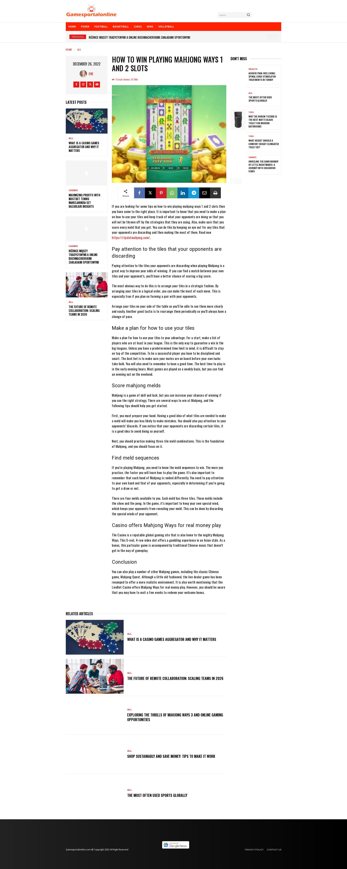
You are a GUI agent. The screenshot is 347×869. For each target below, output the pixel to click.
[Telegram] (193, 192)
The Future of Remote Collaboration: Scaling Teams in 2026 (127, 37)
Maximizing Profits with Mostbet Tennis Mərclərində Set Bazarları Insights (84, 200)
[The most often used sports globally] (95, 793)
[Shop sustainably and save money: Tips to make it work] (95, 754)
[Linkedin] (182, 192)
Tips (251, 112)
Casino (73, 190)
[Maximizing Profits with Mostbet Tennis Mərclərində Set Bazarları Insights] (87, 173)
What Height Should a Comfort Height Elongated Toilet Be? (264, 143)
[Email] (204, 192)
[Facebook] (76, 84)
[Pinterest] (161, 192)
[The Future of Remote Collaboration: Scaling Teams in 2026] (87, 284)
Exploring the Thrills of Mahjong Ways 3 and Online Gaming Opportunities (175, 717)
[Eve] (84, 73)
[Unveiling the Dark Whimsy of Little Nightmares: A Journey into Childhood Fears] (238, 164)
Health (253, 69)
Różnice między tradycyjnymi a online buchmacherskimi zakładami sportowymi (84, 256)
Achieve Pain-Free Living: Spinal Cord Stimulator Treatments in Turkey (262, 76)
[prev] (269, 37)
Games (252, 157)
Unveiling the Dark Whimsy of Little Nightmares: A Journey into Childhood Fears (263, 166)
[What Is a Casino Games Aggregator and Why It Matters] (87, 121)
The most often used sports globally (157, 795)
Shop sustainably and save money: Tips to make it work (171, 756)
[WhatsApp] (172, 192)
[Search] (248, 15)
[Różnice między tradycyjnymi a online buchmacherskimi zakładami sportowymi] (87, 229)
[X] (90, 84)
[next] (275, 37)
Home (69, 49)
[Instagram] (83, 84)
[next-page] (238, 181)
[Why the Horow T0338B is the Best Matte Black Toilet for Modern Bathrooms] (238, 119)
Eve (91, 73)
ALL (79, 49)
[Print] (215, 192)
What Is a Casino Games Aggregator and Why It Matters (84, 147)
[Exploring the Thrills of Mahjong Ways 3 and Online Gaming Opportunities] (95, 715)
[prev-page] (233, 181)
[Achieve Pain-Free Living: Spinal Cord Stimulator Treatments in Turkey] (238, 75)
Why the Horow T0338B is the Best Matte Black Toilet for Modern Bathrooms (263, 121)
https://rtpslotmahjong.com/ (131, 237)
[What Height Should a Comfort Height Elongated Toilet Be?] (238, 142)
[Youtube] (97, 84)
